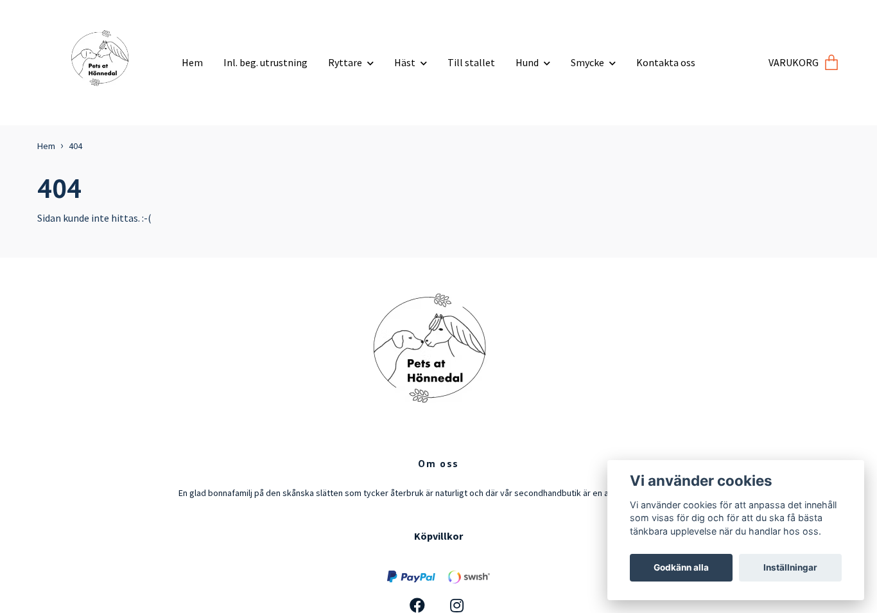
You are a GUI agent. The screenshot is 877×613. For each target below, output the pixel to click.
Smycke (587, 62)
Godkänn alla (681, 567)
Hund (527, 62)
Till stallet (471, 62)
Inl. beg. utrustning (265, 62)
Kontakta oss (665, 62)
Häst (404, 62)
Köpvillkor (438, 535)
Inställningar (790, 567)
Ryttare (345, 62)
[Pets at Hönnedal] (104, 57)
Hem (192, 62)
